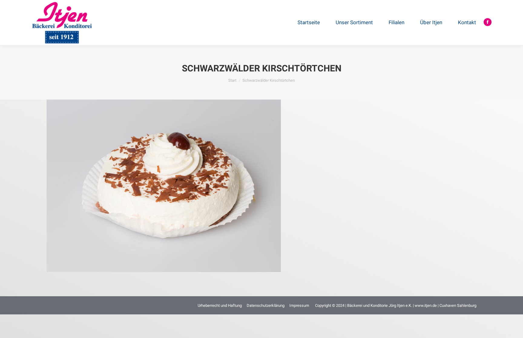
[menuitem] (311, 22)
